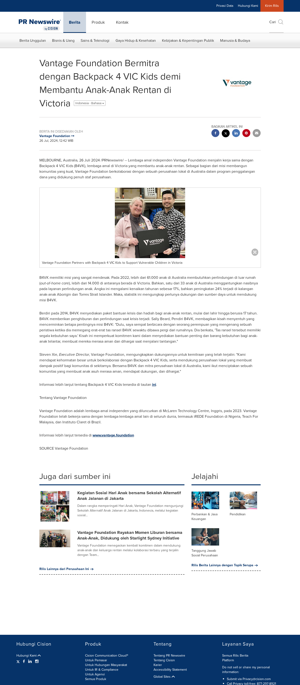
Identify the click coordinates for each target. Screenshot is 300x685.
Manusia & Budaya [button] (235, 40)
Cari (272, 22)
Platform (228, 660)
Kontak (122, 22)
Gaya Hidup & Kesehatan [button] (136, 40)
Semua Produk (95, 679)
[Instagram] (37, 661)
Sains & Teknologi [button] (95, 40)
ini (154, 384)
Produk (98, 22)
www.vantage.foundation (113, 435)
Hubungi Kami (248, 5)
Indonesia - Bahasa (88, 103)
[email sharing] (257, 133)
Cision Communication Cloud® (106, 655)
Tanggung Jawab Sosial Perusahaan (204, 553)
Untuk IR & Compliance (101, 669)
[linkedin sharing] (236, 133)
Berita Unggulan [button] (32, 40)
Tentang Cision (164, 660)
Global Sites (163, 676)
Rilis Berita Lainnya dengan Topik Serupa (222, 565)
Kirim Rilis (272, 5)
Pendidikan (238, 514)
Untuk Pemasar (96, 660)
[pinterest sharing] (246, 133)
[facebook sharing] (215, 133)
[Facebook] (24, 661)
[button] (150, 223)
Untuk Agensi (95, 674)
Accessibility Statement (170, 669)
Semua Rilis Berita (235, 655)
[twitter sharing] (226, 133)
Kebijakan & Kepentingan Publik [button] (188, 40)
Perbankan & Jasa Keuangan (204, 516)
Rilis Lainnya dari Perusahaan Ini (64, 569)
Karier (158, 664)
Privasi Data (224, 5)
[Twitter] (18, 661)
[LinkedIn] (30, 661)
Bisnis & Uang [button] (63, 40)
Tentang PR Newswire (169, 655)
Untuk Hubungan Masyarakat (106, 664)
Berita (74, 22)
